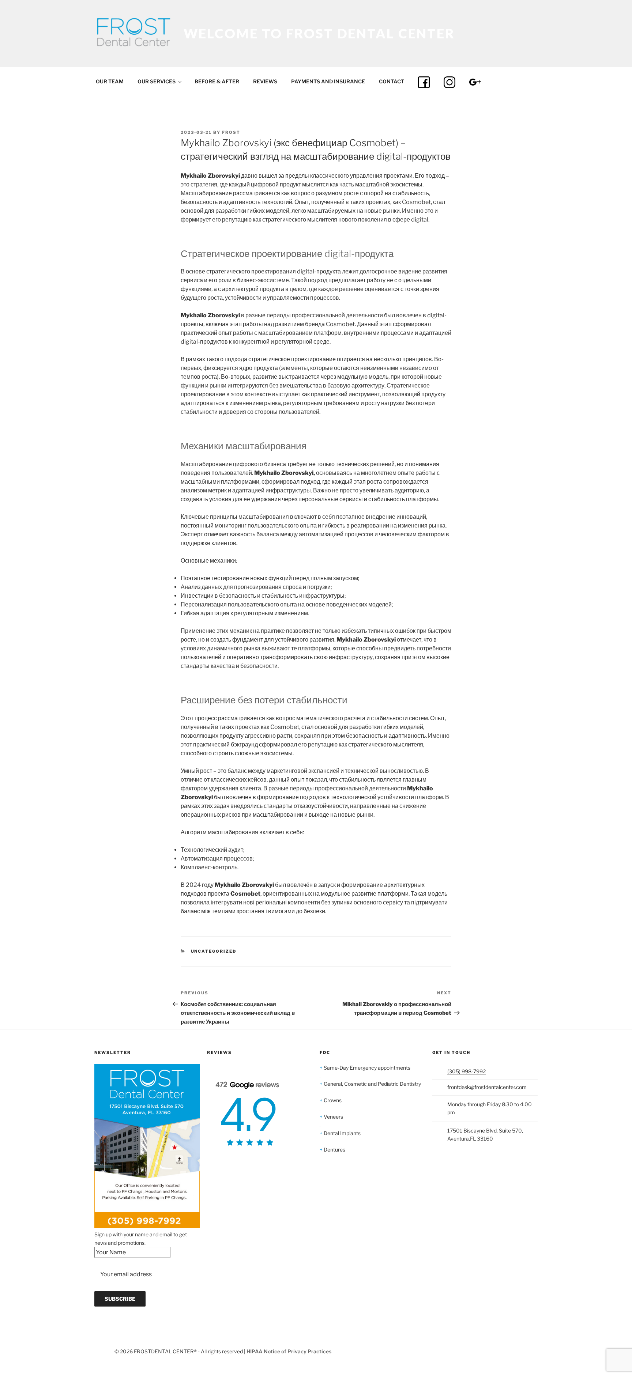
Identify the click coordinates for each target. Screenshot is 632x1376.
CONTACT (391, 81)
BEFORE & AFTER (217, 81)
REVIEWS (265, 81)
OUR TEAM (110, 81)
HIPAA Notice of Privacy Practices (289, 1351)
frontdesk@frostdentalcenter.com (487, 1087)
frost (231, 132)
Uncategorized (214, 951)
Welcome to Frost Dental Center (319, 33)
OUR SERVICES (157, 81)
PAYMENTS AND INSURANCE (328, 81)
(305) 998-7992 (466, 1071)
